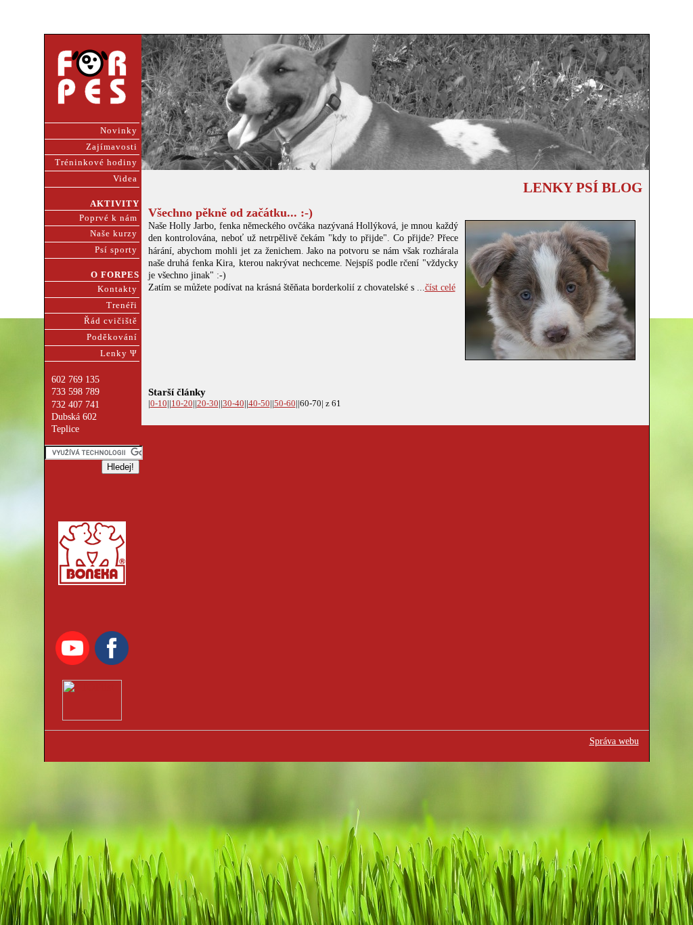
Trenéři (121, 305)
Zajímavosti (111, 147)
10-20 (182, 403)
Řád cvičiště (110, 321)
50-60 (285, 403)
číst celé (440, 287)
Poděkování (112, 337)
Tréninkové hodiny (96, 162)
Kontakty (117, 289)
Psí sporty (116, 250)
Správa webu (614, 741)
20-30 (208, 403)
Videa (125, 179)
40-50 (259, 403)
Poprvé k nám (108, 218)
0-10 (158, 403)
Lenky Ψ (118, 353)
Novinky (118, 130)
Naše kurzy (113, 233)
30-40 (233, 403)
